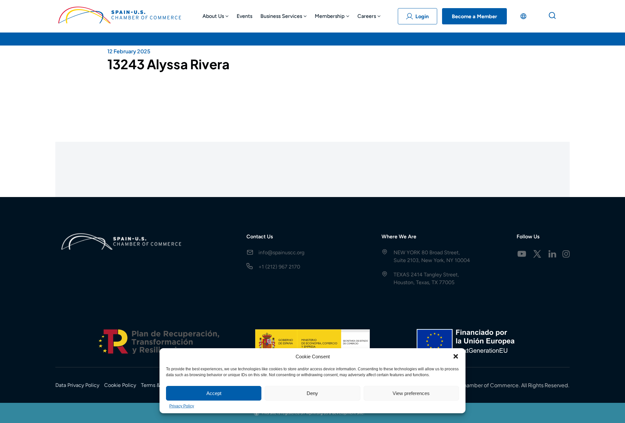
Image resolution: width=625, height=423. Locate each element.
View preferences (411, 393)
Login (422, 16)
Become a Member (474, 16)
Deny (312, 393)
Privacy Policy (181, 406)
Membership (330, 16)
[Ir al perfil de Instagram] (566, 254)
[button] (455, 356)
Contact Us (259, 236)
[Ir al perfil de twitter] (537, 254)
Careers (366, 16)
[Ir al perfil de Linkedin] (552, 254)
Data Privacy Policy (77, 385)
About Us (213, 16)
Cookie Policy (120, 385)
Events (244, 16)
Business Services (281, 16)
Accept (213, 393)
